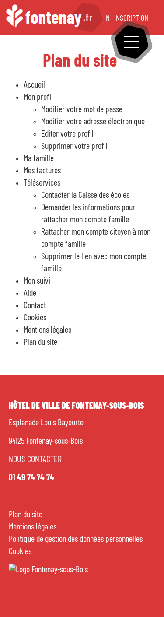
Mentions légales (32, 526)
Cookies (20, 551)
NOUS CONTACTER (35, 459)
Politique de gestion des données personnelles (76, 539)
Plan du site (25, 514)
